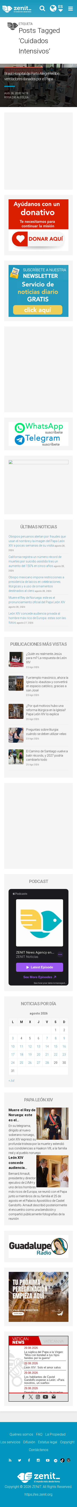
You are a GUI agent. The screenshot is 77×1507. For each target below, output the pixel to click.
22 (55, 1054)
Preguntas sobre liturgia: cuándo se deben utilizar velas (46, 732)
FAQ (39, 1434)
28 (47, 1062)
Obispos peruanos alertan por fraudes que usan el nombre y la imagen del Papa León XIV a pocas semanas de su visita (37, 541)
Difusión (29, 1442)
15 (55, 1046)
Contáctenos (38, 1450)
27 (38, 1062)
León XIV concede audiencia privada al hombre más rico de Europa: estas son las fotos (37, 618)
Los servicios (10, 1442)
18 (21, 1054)
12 (30, 1046)
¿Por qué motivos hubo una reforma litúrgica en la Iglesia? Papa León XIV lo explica (46, 710)
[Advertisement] (38, 151)
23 (64, 1054)
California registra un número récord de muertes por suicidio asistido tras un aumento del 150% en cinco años (35, 561)
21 (47, 1054)
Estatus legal (47, 1442)
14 (47, 1046)
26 (30, 1062)
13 (38, 1046)
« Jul (11, 1080)
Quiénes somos (21, 1434)
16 (64, 1046)
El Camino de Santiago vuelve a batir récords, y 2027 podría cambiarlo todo (47, 755)
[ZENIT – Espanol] (21, 9)
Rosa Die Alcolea (16, 97)
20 (38, 1054)
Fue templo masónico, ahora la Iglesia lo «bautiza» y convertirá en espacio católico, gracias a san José (47, 684)
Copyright (67, 1442)
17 (13, 1054)
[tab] (23, 1340)
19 (30, 1054)
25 (21, 1062)
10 (13, 1046)
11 (21, 1046)
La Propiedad (55, 1434)
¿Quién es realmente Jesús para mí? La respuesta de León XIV (46, 658)
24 (13, 1062)
